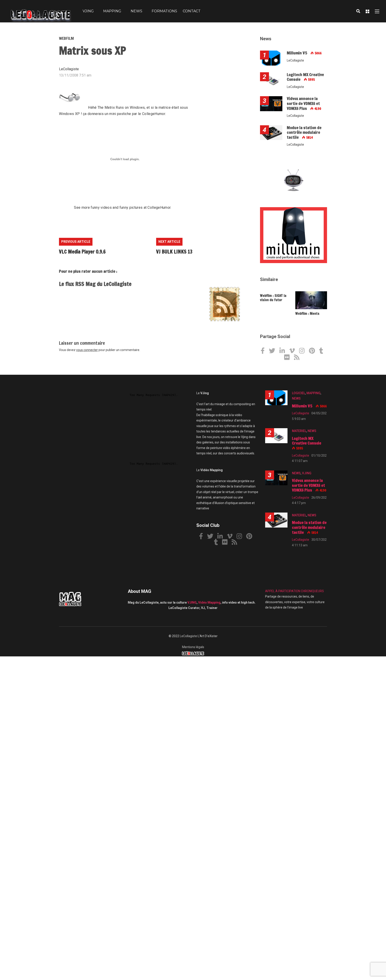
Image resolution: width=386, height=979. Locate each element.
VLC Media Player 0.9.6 (82, 251)
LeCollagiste (188, 636)
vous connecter (87, 350)
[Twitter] (274, 351)
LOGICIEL (298, 393)
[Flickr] (288, 358)
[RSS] (298, 358)
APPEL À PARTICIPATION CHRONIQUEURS (294, 591)
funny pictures (131, 207)
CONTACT (192, 11)
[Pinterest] (313, 351)
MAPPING (112, 11)
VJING (88, 11)
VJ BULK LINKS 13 (174, 251)
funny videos (101, 207)
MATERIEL (299, 431)
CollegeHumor (153, 114)
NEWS (136, 11)
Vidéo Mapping (209, 602)
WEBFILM (66, 38)
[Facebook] (264, 351)
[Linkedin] (283, 351)
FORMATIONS (164, 11)
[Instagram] (303, 351)
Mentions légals (193, 647)
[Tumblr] (323, 351)
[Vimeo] (293, 351)
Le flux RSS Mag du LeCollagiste (95, 284)
